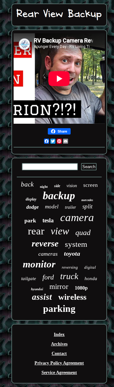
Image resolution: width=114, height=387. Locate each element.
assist (42, 297)
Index (59, 334)
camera (77, 217)
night (44, 186)
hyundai (37, 289)
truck (69, 276)
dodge (32, 207)
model (52, 207)
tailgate (28, 278)
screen (90, 185)
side (57, 186)
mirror (58, 287)
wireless (72, 297)
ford (48, 277)
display (31, 199)
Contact (59, 353)
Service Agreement (59, 372)
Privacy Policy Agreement (59, 363)
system (76, 244)
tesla (48, 220)
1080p (81, 288)
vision (71, 185)
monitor (39, 264)
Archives (59, 344)
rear (36, 231)
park (30, 220)
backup (59, 195)
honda (91, 278)
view (60, 231)
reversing (70, 267)
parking (59, 308)
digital (90, 267)
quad (83, 232)
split (87, 206)
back (27, 184)
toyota (72, 253)
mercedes (87, 200)
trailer (70, 207)
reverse (45, 243)
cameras (48, 254)
